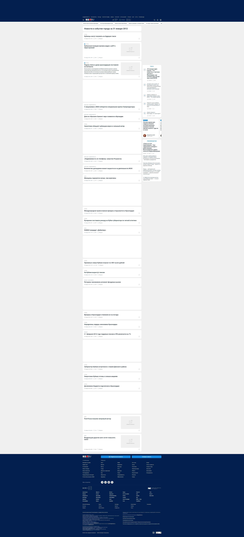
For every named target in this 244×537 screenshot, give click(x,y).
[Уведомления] (157, 20)
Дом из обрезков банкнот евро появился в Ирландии (103, 116)
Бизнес (102, 464)
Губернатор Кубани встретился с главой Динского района (105, 367)
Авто (102, 462)
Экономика (149, 470)
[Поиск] (154, 20)
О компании (85, 466)
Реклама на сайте (87, 462)
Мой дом (119, 470)
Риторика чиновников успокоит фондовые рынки (102, 282)
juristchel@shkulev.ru (111, 523)
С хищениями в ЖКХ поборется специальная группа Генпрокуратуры (109, 107)
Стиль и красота (150, 464)
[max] (109, 482)
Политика (134, 466)
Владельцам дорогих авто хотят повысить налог (99, 438)
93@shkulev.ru (96, 522)
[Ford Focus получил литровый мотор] (130, 422)
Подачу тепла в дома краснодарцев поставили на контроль (101, 66)
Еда (102, 472)
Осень (133, 464)
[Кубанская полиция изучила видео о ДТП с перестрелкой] (130, 49)
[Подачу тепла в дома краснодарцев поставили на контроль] (130, 68)
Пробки (122, 20)
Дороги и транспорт (105, 470)
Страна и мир (149, 466)
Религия (134, 474)
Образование (120, 476)
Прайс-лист (85, 464)
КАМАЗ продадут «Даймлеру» (95, 230)
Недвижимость (120, 474)
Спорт (147, 462)
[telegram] (102, 482)
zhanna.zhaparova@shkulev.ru (88, 528)
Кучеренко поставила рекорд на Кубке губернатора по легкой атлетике (110, 220)
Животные (103, 474)
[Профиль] (160, 20)
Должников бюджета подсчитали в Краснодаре (101, 386)
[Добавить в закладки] (139, 38)
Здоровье (103, 476)
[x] (112, 482)
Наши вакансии (86, 470)
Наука (118, 472)
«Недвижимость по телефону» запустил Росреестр (103, 159)
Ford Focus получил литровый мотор (97, 419)
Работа (133, 470)
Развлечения (135, 472)
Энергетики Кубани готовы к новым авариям (100, 376)
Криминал (119, 464)
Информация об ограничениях (128, 516)
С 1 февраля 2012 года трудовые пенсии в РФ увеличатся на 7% (107, 334)
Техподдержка (86, 472)
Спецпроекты (149, 472)
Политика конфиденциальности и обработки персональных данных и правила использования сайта (141, 523)
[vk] (105, 482)
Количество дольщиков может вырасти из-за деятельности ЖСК (108, 168)
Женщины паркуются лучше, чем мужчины (100, 178)
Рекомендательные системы (128, 520)
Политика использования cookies (129, 518)
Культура (119, 466)
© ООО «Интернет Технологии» (103, 532)
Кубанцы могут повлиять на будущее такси (100, 36)
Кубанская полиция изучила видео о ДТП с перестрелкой (100, 47)
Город (102, 468)
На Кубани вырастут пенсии (94, 272)
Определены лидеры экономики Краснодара (100, 324)
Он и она (134, 462)
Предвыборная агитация (88, 474)
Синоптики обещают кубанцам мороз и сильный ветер (104, 126)
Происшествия (135, 468)
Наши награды (86, 468)
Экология (148, 468)
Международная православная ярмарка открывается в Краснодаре (109, 211)
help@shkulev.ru (91, 524)
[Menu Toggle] (83, 20)
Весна (102, 466)
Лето (118, 468)
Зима (118, 462)
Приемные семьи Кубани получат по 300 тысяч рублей (104, 263)
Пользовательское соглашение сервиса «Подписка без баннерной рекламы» (137, 522)
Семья (133, 476)
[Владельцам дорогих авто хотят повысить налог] (130, 441)
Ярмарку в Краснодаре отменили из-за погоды (101, 315)
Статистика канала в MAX (88, 476)
